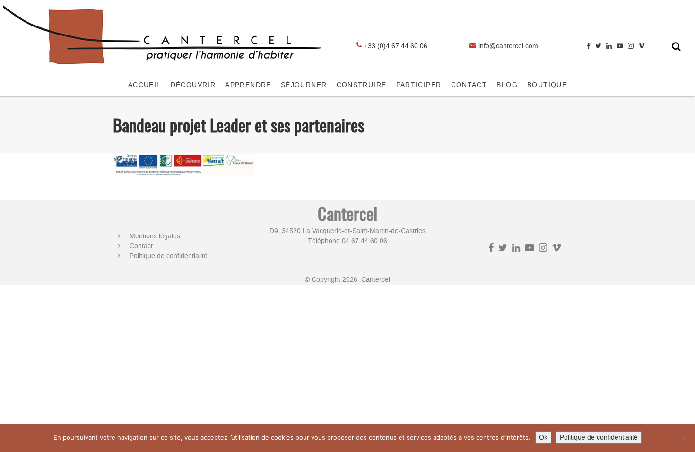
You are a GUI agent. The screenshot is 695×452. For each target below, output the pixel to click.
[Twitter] (598, 46)
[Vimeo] (641, 46)
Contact (141, 246)
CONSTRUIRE (362, 84)
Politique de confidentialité (169, 256)
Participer (419, 84)
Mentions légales (155, 236)
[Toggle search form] (676, 46)
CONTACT (469, 84)
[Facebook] (589, 46)
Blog (507, 84)
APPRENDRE (248, 84)
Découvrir (193, 84)
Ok (543, 437)
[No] (683, 438)
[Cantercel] (165, 68)
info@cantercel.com (508, 46)
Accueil (144, 84)
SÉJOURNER (304, 84)
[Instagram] (631, 46)
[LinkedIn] (609, 46)
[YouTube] (620, 46)
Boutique (547, 84)
